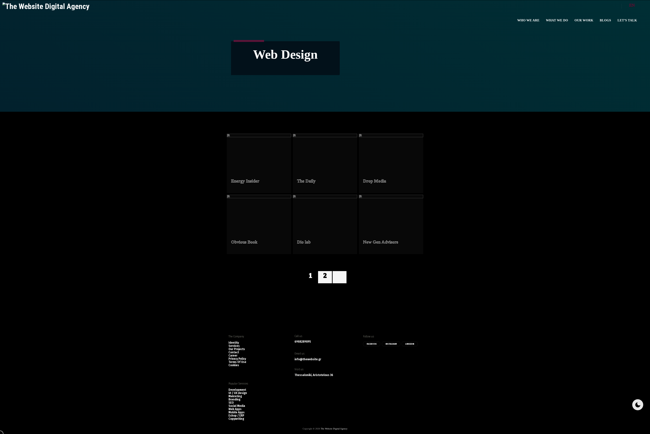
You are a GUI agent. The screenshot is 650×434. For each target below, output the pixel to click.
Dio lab (304, 242)
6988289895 (303, 341)
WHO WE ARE (528, 20)
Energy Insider (245, 181)
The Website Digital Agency (334, 429)
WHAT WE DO (557, 20)
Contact (234, 352)
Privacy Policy (237, 358)
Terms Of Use (237, 362)
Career (233, 355)
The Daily (306, 181)
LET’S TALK (627, 20)
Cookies (234, 365)
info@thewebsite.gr (308, 359)
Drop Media (374, 181)
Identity (234, 342)
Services (234, 346)
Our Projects (237, 349)
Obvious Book (244, 242)
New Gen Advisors (380, 242)
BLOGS (605, 20)
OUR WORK (584, 20)
